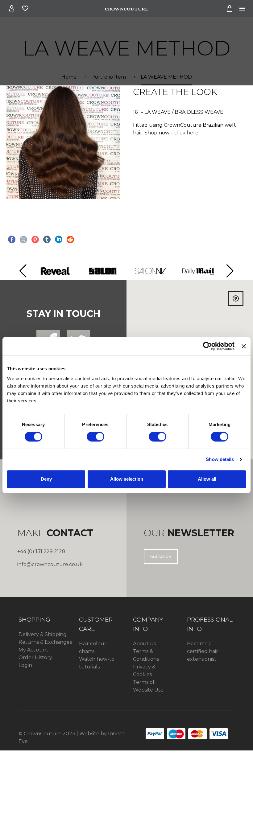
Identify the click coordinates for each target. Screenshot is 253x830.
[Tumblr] (47, 239)
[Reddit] (70, 239)
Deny (46, 479)
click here (186, 133)
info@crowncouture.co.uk (50, 564)
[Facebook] (11, 239)
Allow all (207, 479)
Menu (242, 8)
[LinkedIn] (58, 239)
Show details (220, 459)
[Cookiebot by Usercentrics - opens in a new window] (207, 346)
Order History (35, 657)
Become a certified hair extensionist (202, 651)
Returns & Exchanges (45, 642)
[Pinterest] (35, 239)
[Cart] (229, 8)
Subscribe (160, 556)
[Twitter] (23, 239)
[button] (23, 271)
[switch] (95, 437)
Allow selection (126, 479)
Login (25, 665)
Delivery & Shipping (43, 634)
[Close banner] (244, 346)
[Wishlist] (25, 8)
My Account (33, 650)
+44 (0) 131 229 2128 (41, 551)
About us (144, 644)
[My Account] (11, 8)
